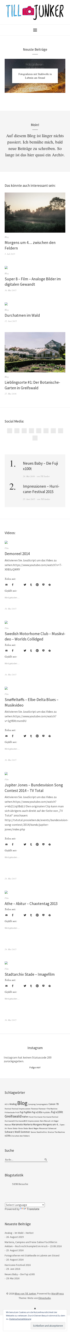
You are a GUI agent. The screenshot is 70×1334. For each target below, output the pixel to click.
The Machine (60, 1132)
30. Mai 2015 (10, 290)
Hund (31, 1117)
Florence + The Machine (47, 1109)
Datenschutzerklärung (20, 1318)
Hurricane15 (10, 1121)
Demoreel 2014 (17, 553)
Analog (13, 1104)
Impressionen (33, 1121)
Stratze (51, 1132)
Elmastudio (44, 1298)
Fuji (21, 1112)
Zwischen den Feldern (20, 1136)
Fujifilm (27, 1112)
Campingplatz (42, 1104)
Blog (7, 237)
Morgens (37, 1124)
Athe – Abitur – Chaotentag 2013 (31, 903)
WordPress (57, 1293)
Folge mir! (35, 1067)
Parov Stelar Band (25, 1128)
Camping (31, 1104)
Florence (34, 1109)
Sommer (25, 1132)
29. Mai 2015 (10, 949)
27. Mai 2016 (10, 393)
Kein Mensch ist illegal (49, 1121)
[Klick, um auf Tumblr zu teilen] (31, 584)
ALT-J (7, 1104)
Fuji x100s (37, 1112)
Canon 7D (54, 1104)
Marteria (28, 1124)
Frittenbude (10, 1112)
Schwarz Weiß (12, 1132)
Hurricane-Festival (50, 1117)
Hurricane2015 (21, 1121)
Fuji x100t (57, 1112)
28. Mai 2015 (10, 878)
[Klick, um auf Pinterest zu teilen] (37, 584)
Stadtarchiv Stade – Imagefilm (30, 974)
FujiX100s (46, 1112)
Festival (8, 1109)
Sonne (33, 1132)
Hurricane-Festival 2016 (18, 1265)
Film (7, 548)
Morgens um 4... (51, 1124)
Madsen (8, 1124)
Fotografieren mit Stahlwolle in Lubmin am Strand (35, 75)
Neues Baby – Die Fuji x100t (20, 1274)
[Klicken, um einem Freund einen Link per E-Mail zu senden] (6, 584)
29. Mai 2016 (29, 476)
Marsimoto (17, 1124)
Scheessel (52, 1128)
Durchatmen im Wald (22, 315)
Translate (33, 1209)
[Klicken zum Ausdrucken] (49, 584)
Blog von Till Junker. (26, 1293)
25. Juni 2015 (29, 499)
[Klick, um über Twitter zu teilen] (25, 584)
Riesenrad (43, 1128)
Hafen (25, 1116)
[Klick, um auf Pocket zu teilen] (43, 584)
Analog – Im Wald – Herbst (19, 1232)
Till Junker (45, 476)
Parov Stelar (13, 1128)
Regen (36, 1128)
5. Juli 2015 (10, 253)
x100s (8, 1135)
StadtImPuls (41, 1132)
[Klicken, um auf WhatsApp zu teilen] (18, 584)
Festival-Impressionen (21, 1109)
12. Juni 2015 (11, 321)
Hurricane (38, 1117)
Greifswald (13, 1116)
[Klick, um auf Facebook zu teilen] (12, 584)
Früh (17, 1112)
